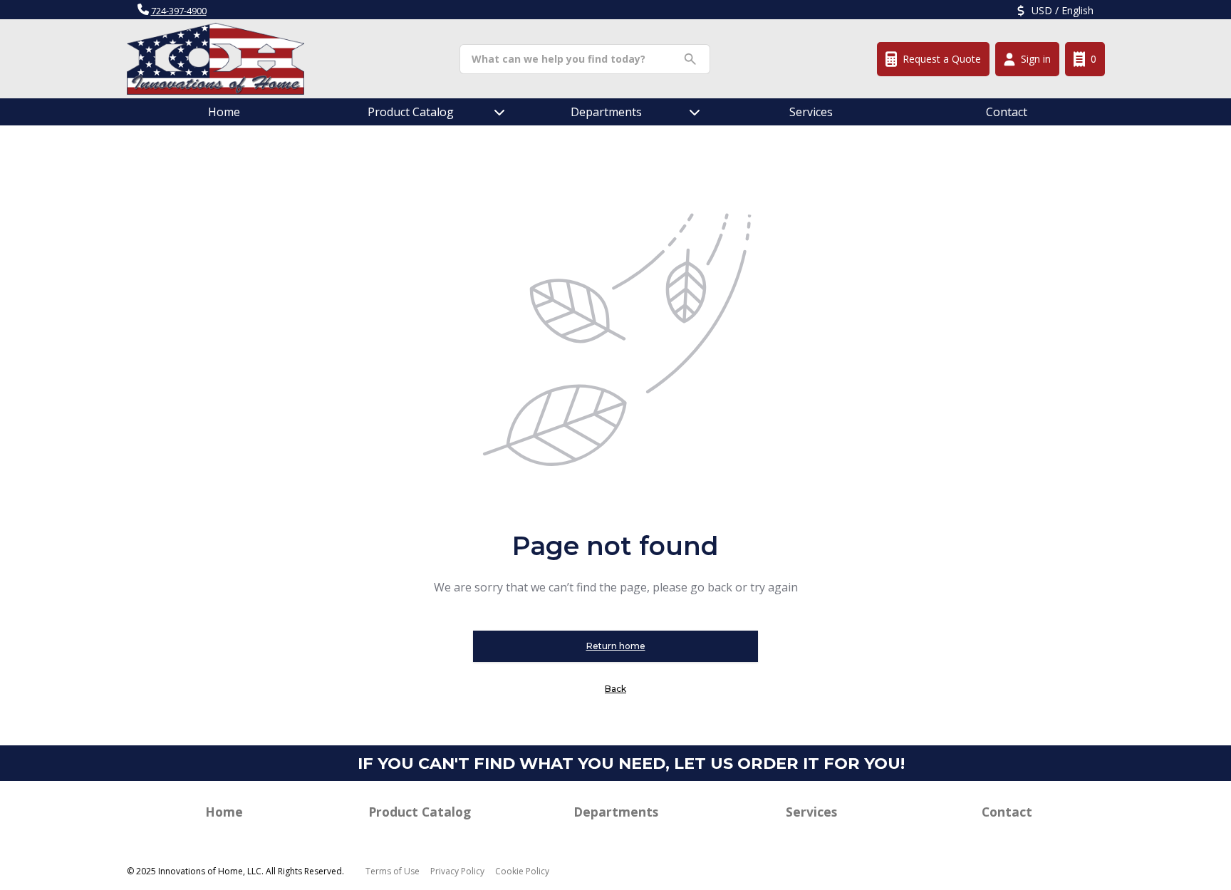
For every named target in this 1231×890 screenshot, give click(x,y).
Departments (606, 112)
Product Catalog (419, 811)
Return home (615, 646)
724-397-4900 (179, 10)
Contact (1006, 112)
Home (224, 112)
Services (811, 112)
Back (615, 688)
